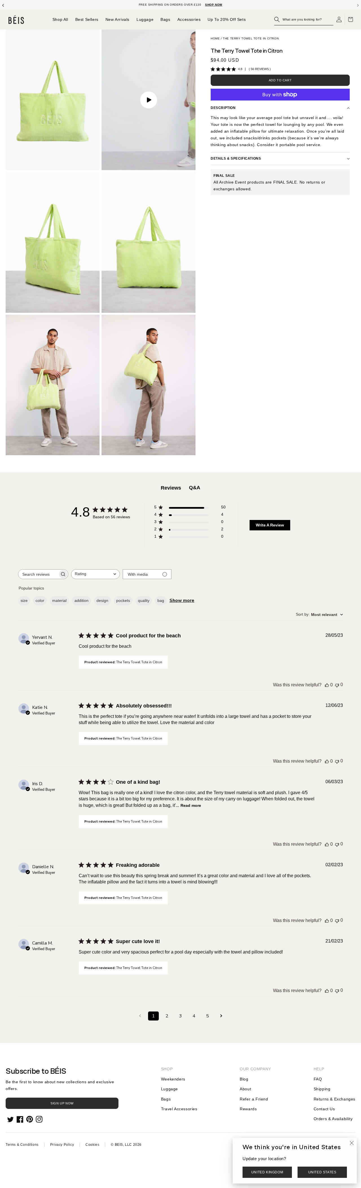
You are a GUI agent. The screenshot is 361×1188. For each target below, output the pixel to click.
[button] (303, 19)
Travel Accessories (179, 1109)
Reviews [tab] (171, 488)
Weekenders (173, 1079)
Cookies (92, 1145)
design (102, 600)
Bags (166, 1099)
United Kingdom (267, 1172)
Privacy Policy (62, 1145)
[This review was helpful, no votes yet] (327, 684)
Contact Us (324, 1109)
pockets (123, 600)
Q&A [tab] (194, 487)
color (40, 600)
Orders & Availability (333, 1118)
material (59, 600)
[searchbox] (38, 574)
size (24, 600)
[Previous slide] (3, 5)
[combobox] (95, 574)
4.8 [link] (240, 69)
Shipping (322, 1089)
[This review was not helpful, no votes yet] (337, 684)
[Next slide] (358, 5)
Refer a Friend (254, 1099)
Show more (182, 600)
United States (322, 1172)
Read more (190, 805)
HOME (215, 38)
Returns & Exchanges (334, 1099)
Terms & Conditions (22, 1145)
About (245, 1089)
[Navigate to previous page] (140, 1015)
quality (143, 600)
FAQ (318, 1079)
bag (160, 600)
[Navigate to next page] (221, 1015)
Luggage (169, 1089)
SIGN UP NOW (62, 1103)
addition (81, 600)
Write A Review (270, 525)
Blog (244, 1079)
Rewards (248, 1109)
